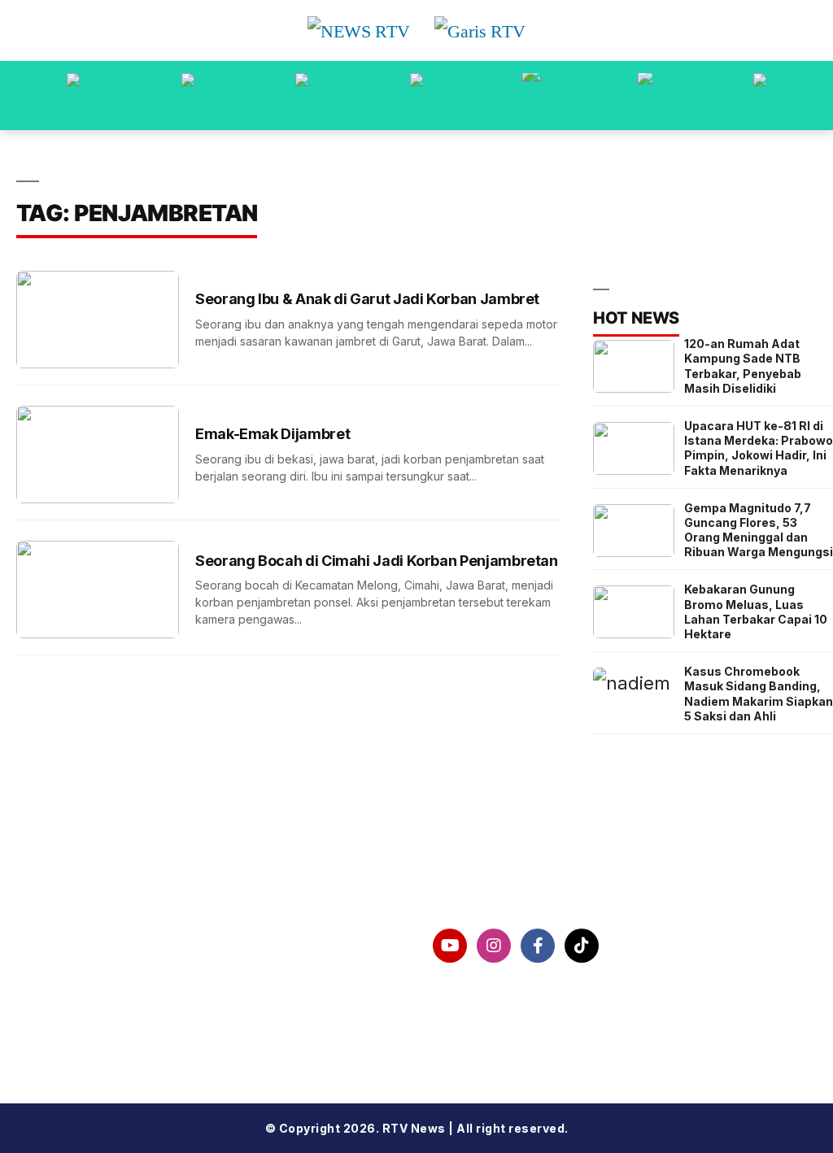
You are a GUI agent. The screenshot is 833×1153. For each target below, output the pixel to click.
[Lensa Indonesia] (73, 95)
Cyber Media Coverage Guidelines (135, 1029)
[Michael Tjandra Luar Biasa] (302, 95)
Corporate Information (94, 946)
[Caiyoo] (416, 95)
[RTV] (759, 95)
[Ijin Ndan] (188, 95)
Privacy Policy (64, 987)
